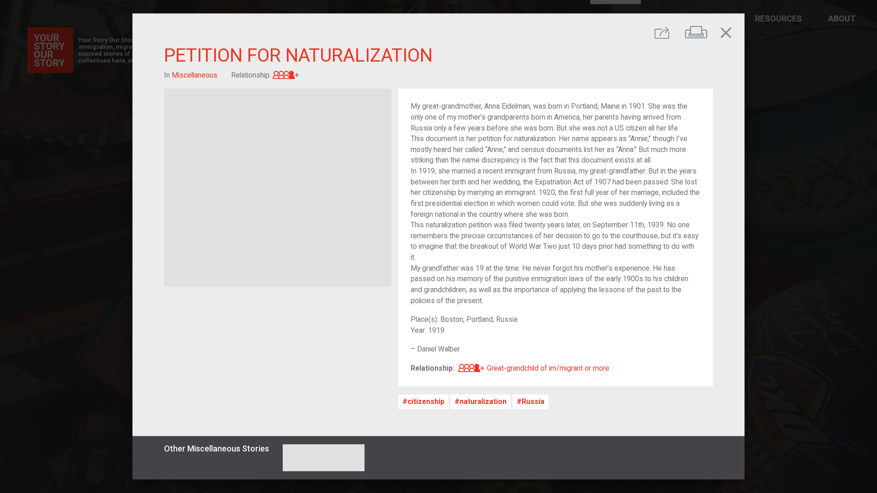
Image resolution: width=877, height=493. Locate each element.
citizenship (425, 402)
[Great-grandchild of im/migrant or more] (286, 75)
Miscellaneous (194, 75)
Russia (533, 402)
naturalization (483, 402)
